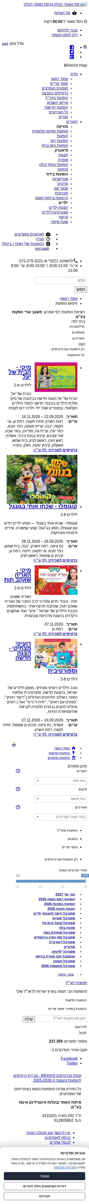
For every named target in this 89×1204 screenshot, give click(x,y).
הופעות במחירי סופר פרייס (67, 1009)
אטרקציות (60, 179)
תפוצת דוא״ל (76, 983)
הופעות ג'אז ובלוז (55, 146)
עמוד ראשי (59, 79)
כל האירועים (58, 112)
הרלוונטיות (77, 326)
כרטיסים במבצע (55, 93)
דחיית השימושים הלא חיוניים (44, 1186)
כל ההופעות (76, 355)
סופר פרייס (59, 84)
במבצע (73, 839)
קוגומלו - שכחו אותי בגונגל (43, 506)
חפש (81, 289)
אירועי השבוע (57, 103)
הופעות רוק (59, 141)
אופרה (63, 160)
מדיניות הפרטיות (64, 1167)
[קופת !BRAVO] (85, 46)
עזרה (40, 239)
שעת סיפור (59, 222)
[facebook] (72, 47)
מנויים (63, 117)
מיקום (83, 789)
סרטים (62, 184)
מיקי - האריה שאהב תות (17, 575)
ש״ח (55, 450)
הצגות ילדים (58, 208)
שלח (29, 1019)
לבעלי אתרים (60, 1142)
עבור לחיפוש (67, 30)
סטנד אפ (61, 188)
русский (42, 249)
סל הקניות (62, 13)
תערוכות (61, 193)
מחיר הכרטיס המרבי (72, 870)
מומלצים (78, 332)
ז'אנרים (72, 122)
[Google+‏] (72, 57)
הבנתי (44, 1176)
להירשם (80, 1027)
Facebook (69, 1058)
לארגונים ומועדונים (29, 234)
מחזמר (62, 169)
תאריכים (78, 338)
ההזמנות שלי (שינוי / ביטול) (23, 244)
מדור (74, 74)
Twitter (72, 1063)
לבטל (82, 1033)
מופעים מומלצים (55, 88)
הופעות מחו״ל (56, 98)
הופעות (62, 136)
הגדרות (44, 1196)
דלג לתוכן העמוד (65, 35)
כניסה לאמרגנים (57, 1138)
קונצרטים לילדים (55, 212)
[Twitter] (72, 52)
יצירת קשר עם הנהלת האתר (48, 1133)
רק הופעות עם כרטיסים (68, 349)
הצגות (63, 155)
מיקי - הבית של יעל (20, 372)
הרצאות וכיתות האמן (51, 198)
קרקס (63, 217)
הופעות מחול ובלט (53, 165)
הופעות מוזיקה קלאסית (50, 131)
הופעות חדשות (56, 107)
